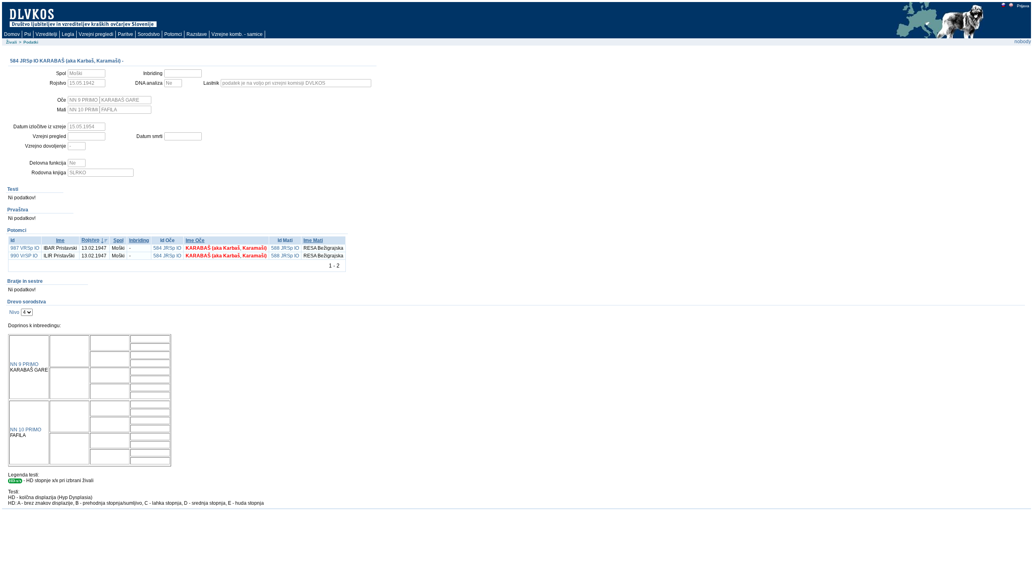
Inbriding (139, 240)
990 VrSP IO (24, 256)
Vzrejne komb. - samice (237, 34)
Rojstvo (90, 240)
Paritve (125, 34)
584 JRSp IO (167, 248)
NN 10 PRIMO (25, 430)
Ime (60, 240)
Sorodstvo (149, 34)
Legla (68, 34)
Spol (118, 240)
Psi (27, 34)
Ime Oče (195, 240)
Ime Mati (313, 240)
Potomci (173, 34)
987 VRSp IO (24, 248)
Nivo (14, 312)
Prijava (1023, 6)
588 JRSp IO (285, 248)
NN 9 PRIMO (24, 364)
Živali (11, 42)
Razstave (196, 34)
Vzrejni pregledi (96, 34)
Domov (12, 34)
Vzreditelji (46, 34)
